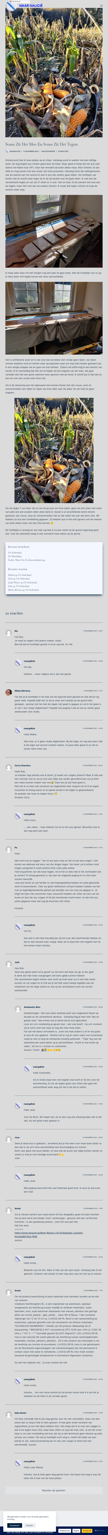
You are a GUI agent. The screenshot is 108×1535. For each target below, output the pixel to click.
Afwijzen (29, 1525)
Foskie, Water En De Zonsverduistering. (26, 560)
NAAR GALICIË (31, 6)
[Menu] (101, 6)
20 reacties (63, 151)
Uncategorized (48, 151)
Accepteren (14, 1525)
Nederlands (16, 1)
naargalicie (29, 661)
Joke (10, 586)
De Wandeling (14, 556)
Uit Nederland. (15, 552)
